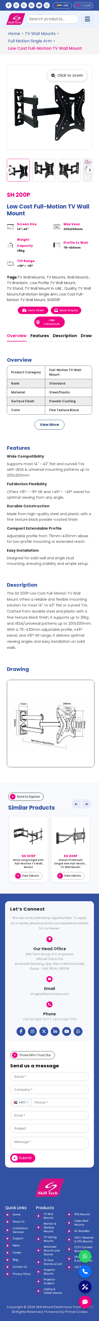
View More (49, 424)
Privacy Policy (22, 1274)
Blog (15, 1260)
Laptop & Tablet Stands (53, 1291)
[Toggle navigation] (87, 19)
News (16, 1245)
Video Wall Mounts (81, 1223)
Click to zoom (70, 75)
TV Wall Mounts (40, 34)
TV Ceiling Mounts (50, 1239)
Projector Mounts (49, 1272)
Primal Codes (76, 1311)
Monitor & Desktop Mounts (50, 1227)
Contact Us (20, 1267)
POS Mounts (82, 1214)
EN (78, 5)
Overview (17, 336)
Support (18, 1238)
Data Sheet (36, 310)
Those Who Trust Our (35, 1055)
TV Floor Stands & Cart (53, 1262)
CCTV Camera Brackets (83, 1249)
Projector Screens (49, 1281)
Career (17, 1253)
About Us (19, 1222)
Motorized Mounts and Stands (52, 1250)
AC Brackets (82, 1231)
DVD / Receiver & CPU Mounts (84, 1239)
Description (65, 336)
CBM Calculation (52, 322)
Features (39, 336)
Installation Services (20, 1230)
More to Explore (28, 796)
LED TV (78, 1267)
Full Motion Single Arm (30, 41)
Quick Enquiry (68, 310)
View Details (30, 876)
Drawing (89, 336)
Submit (25, 1157)
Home (14, 34)
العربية (87, 5)
